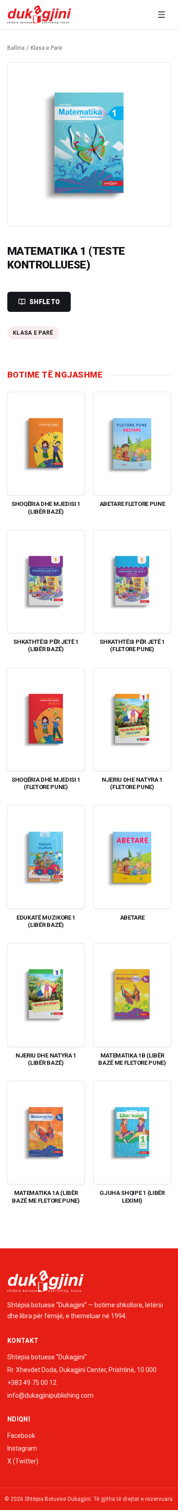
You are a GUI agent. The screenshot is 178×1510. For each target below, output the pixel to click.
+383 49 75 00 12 (32, 1382)
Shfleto (44, 301)
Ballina (16, 48)
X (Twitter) (22, 1461)
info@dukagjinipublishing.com (50, 1395)
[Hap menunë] (161, 14)
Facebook (21, 1435)
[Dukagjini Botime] (39, 14)
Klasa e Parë (46, 48)
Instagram (22, 1448)
